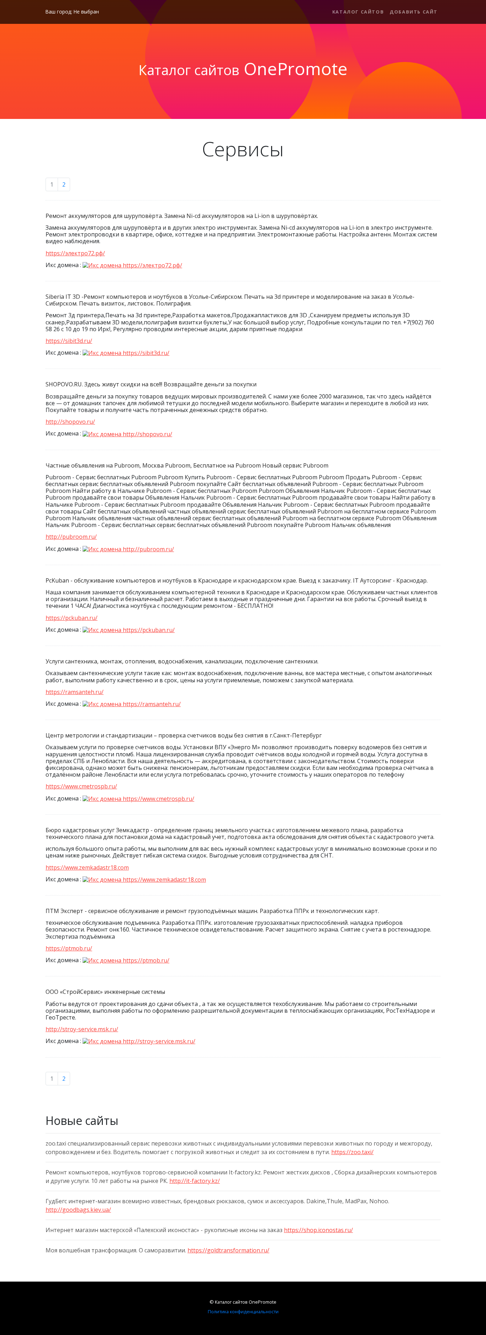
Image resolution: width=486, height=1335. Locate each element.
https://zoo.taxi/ (352, 1152)
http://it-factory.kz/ (194, 1181)
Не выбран (86, 11)
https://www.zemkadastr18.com (87, 867)
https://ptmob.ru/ (69, 948)
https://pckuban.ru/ (71, 618)
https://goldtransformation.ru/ (228, 1250)
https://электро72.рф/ (75, 253)
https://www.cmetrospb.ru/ (81, 786)
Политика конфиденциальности (243, 1311)
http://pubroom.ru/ (71, 537)
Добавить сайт (414, 12)
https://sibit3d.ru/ (69, 341)
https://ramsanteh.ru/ (75, 692)
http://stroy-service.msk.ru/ (82, 1029)
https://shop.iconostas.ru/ (318, 1230)
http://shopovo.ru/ (70, 422)
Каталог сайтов (358, 12)
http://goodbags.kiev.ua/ (78, 1210)
